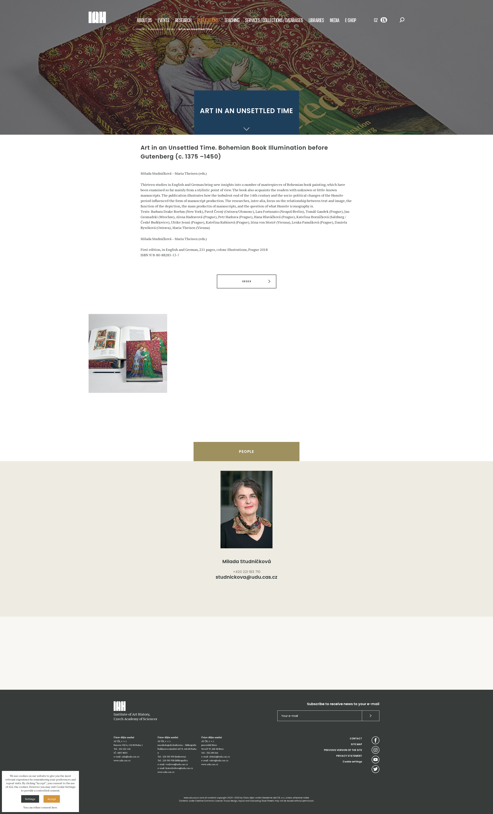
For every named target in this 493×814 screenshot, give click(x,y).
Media (334, 20)
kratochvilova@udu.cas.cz (179, 768)
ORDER (246, 281)
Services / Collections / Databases (274, 20)
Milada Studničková (246, 561)
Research (183, 20)
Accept (51, 799)
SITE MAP (356, 744)
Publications (208, 20)
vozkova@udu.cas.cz (177, 764)
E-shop (350, 20)
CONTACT (356, 738)
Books (171, 29)
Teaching (231, 20)
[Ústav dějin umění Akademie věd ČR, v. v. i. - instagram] (375, 750)
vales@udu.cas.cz (218, 760)
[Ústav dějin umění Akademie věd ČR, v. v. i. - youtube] (375, 759)
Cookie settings (352, 761)
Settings (30, 799)
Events (163, 20)
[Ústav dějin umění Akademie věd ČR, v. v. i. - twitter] (375, 769)
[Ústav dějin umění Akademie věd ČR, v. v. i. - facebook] (375, 740)
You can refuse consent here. (40, 807)
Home (140, 29)
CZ (376, 20)
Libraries (316, 20)
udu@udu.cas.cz (130, 756)
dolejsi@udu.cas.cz (219, 756)
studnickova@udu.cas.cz (246, 577)
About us (144, 20)
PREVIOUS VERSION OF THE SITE (343, 750)
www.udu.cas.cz (122, 760)
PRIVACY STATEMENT (349, 755)
